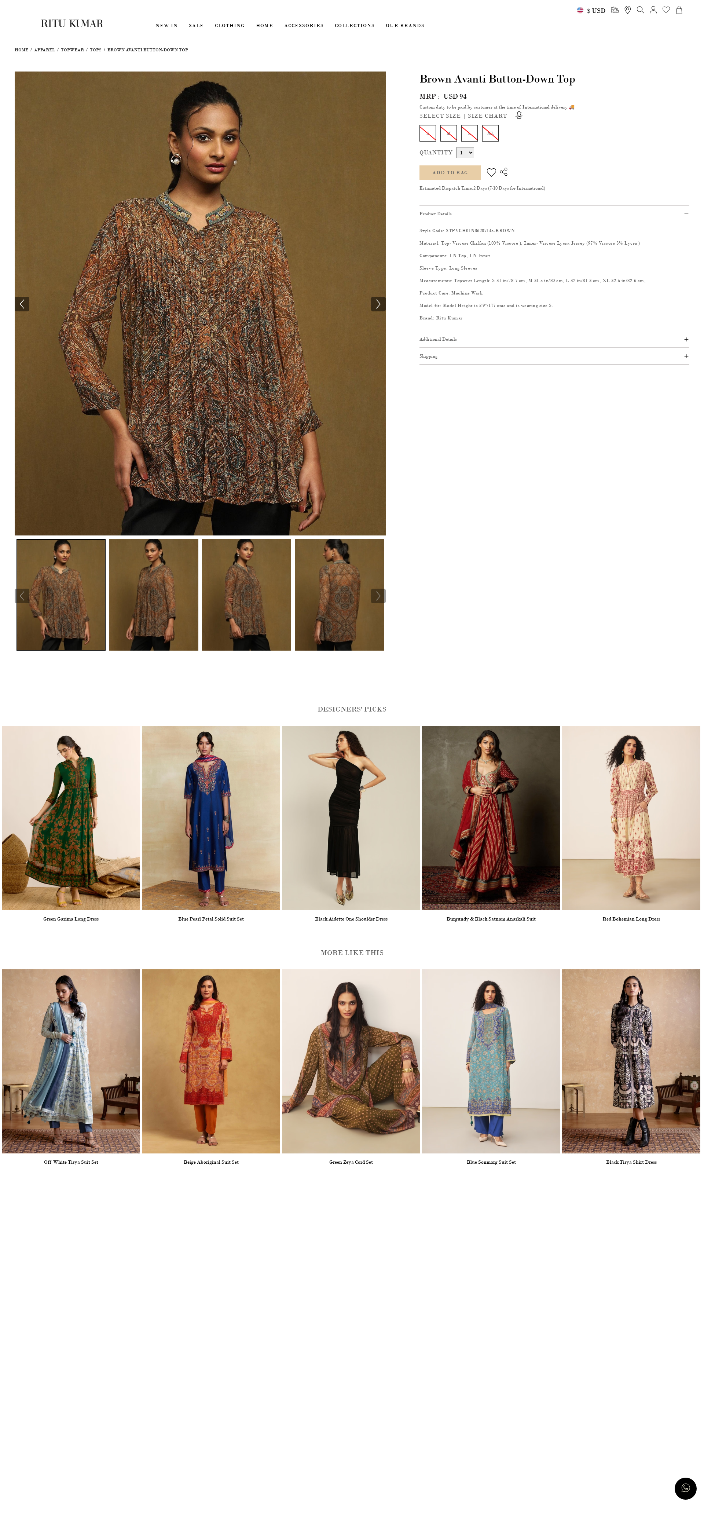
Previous (22, 596)
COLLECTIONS (355, 25)
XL (490, 133)
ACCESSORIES (304, 25)
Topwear (72, 49)
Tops (96, 49)
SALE (196, 25)
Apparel (44, 49)
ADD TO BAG (450, 172)
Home (21, 49)
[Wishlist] (491, 172)
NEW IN (166, 25)
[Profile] (653, 10)
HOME (264, 25)
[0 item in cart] (679, 10)
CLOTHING (230, 25)
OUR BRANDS (405, 25)
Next (378, 596)
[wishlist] (666, 10)
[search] (615, 10)
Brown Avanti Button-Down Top (147, 49)
